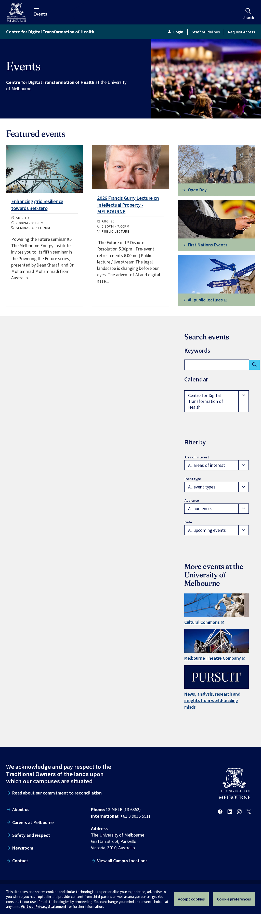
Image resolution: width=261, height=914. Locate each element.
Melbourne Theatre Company (212, 658)
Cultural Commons (202, 622)
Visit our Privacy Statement (44, 906)
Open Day (197, 190)
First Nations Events (207, 245)
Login (175, 31)
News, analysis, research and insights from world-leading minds (212, 700)
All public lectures (205, 300)
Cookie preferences (234, 899)
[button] (217, 401)
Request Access (241, 31)
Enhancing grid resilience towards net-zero (37, 204)
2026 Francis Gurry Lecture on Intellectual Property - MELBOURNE (128, 205)
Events (40, 13)
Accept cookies (191, 899)
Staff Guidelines (206, 31)
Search (248, 17)
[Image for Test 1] (44, 169)
